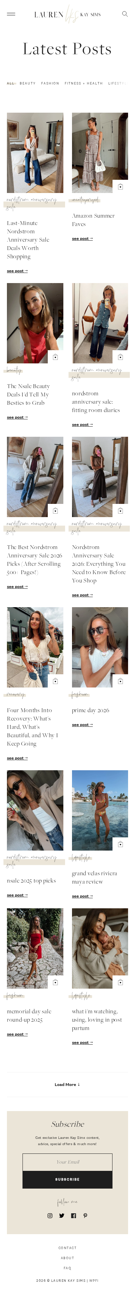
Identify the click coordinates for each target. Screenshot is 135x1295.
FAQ (68, 1268)
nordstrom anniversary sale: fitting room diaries (96, 402)
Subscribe (67, 1179)
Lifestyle (118, 83)
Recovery (15, 695)
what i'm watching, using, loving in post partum (97, 1020)
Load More (66, 1085)
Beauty (28, 83)
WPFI (94, 1280)
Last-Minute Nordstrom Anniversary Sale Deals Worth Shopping (28, 240)
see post (16, 271)
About (67, 1258)
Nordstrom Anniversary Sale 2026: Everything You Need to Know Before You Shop (99, 564)
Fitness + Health (84, 83)
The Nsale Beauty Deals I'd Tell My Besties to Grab (28, 395)
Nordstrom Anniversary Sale (31, 204)
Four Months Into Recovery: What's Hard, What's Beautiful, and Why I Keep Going (32, 727)
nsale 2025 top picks (31, 881)
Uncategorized (85, 200)
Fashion (50, 83)
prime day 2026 (90, 711)
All (11, 83)
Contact (67, 1248)
